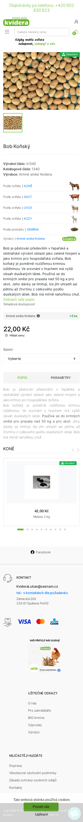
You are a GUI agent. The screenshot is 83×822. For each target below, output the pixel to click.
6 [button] (46, 529)
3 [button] (32, 529)
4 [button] (37, 529)
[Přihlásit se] (76, 21)
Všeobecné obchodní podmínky (32, 773)
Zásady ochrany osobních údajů (33, 780)
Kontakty (15, 788)
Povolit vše (41, 807)
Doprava (15, 766)
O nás (32, 703)
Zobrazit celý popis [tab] (18, 299)
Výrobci (34, 732)
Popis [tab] (22, 378)
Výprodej (35, 725)
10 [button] (65, 529)
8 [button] (55, 529)
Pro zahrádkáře (39, 710)
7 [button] (51, 529)
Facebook (43, 552)
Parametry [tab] (61, 378)
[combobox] (42, 32)
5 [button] (41, 529)
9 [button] (60, 529)
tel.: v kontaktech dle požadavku (42, 593)
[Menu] (7, 31)
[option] (41, 81)
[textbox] (42, 32)
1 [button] (20, 529)
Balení (8, 349)
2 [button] (27, 529)
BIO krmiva (36, 718)
